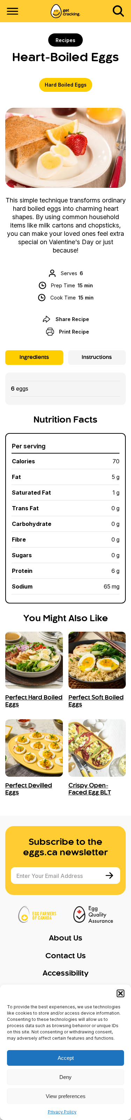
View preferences (66, 1096)
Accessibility (65, 973)
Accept (66, 1058)
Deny (65, 1077)
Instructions (97, 357)
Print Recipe (74, 332)
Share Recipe (72, 319)
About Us (65, 938)
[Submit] (110, 875)
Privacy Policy (62, 1111)
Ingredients (34, 357)
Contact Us (65, 956)
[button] (120, 993)
